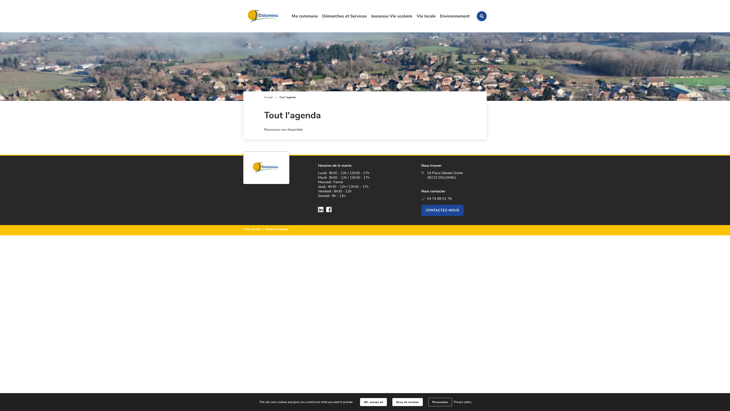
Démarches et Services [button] (344, 16)
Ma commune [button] (305, 16)
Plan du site (252, 229)
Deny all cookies (407, 402)
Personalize (440, 402)
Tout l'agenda (287, 97)
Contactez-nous (442, 210)
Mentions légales (277, 229)
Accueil (268, 97)
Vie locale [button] (426, 16)
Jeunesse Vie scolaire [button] (391, 16)
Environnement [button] (455, 16)
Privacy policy (462, 402)
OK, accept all (373, 402)
